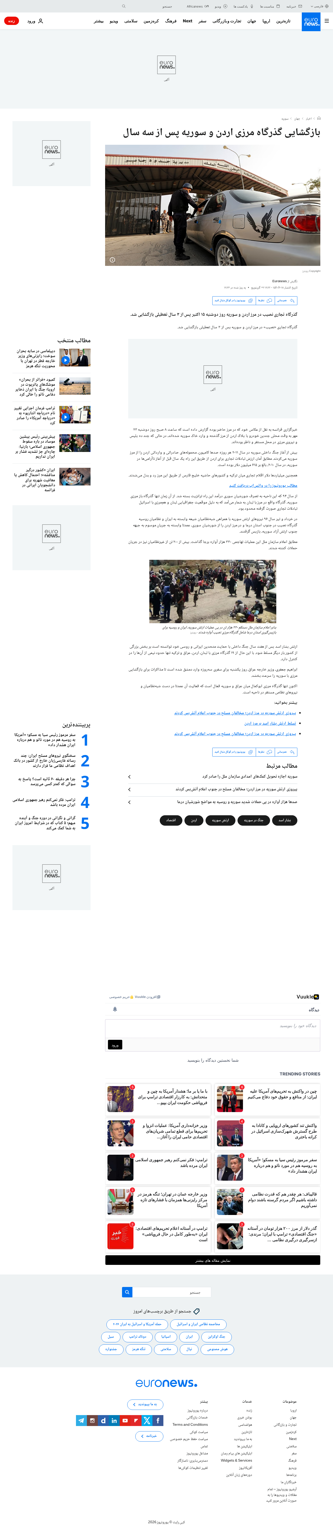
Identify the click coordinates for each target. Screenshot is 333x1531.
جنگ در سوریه (254, 820)
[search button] (124, 6)
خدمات (247, 1402)
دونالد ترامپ (137, 1337)
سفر (202, 20)
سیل (111, 1337)
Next (187, 20)
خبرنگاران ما (289, 1482)
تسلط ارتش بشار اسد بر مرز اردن (270, 723)
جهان (251, 20)
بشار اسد (285, 820)
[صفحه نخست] (319, 118)
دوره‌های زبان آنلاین (239, 1475)
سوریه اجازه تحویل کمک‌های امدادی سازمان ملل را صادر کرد (249, 776)
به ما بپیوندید (243, 1439)
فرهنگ (171, 20)
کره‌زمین (151, 20)
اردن (194, 820)
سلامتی (130, 20)
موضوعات (290, 1402)
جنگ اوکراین (216, 1337)
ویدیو (114, 20)
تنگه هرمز (138, 1349)
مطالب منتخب (74, 341)
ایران (189, 1337)
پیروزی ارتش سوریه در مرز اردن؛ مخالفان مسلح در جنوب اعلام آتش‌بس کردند (235, 713)
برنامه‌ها (291, 1475)
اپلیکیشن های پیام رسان (236, 1453)
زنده (11, 20)
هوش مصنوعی (217, 1349)
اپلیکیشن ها (244, 1446)
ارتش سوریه (220, 820)
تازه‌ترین (283, 20)
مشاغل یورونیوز (197, 1453)
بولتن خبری (244, 1418)
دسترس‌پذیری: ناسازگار (192, 1461)
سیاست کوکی (199, 1432)
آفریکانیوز (245, 1468)
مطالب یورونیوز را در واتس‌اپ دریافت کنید (263, 485)
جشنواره (111, 1349)
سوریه (285, 119)
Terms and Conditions (190, 1425)
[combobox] (150, 6)
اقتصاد (171, 820)
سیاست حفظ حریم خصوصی (189, 1439)
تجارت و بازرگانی (227, 20)
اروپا (266, 20)
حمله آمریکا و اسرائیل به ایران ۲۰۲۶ (137, 1324)
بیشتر (204, 1402)
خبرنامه (151, 1436)
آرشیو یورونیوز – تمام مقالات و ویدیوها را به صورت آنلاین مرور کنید (281, 1495)
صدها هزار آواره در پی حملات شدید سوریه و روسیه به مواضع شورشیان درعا (237, 802)
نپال (189, 1349)
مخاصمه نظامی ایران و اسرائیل (198, 1324)
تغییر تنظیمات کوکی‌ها (193, 1468)
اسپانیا (166, 1337)
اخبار (309, 119)
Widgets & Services (236, 1461)
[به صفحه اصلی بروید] (311, 21)
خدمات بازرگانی (197, 1418)
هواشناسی (245, 1425)
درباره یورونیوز (198, 1410)
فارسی (318, 6)
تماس (204, 1446)
